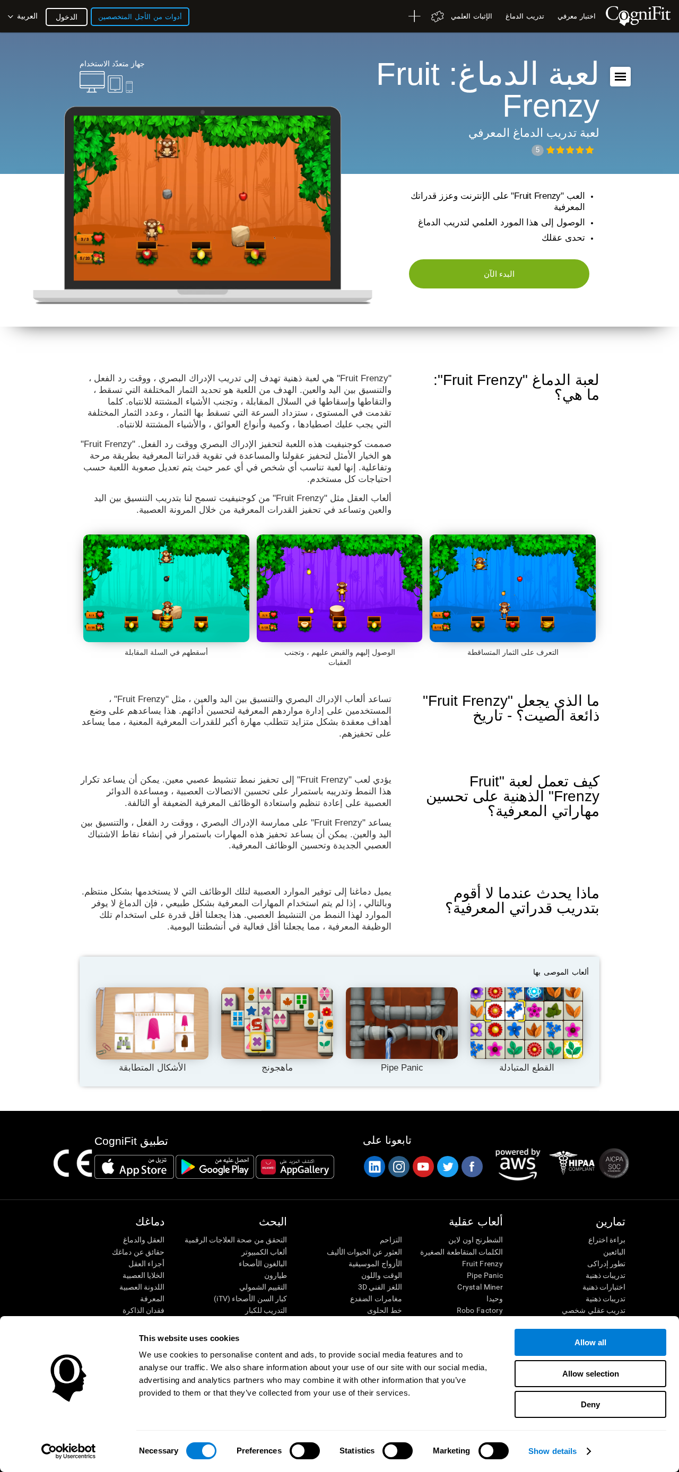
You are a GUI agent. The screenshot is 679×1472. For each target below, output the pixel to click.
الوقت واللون (381, 1275)
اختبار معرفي (577, 16)
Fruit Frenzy (482, 1263)
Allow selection (590, 1373)
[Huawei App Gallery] (295, 1166)
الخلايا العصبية (143, 1275)
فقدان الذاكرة (143, 1310)
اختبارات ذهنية (603, 1287)
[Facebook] (471, 1166)
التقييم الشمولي (263, 1287)
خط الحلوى (384, 1310)
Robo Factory (480, 1310)
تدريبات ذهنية (605, 1275)
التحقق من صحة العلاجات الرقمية (236, 1240)
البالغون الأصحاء (263, 1263)
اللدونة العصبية (141, 1287)
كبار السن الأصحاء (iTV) (250, 1298)
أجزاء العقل (146, 1263)
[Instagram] (398, 1166)
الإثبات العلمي (471, 16)
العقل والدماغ (143, 1240)
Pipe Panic (485, 1275)
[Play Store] (215, 1166)
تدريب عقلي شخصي (593, 1310)
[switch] (305, 1450)
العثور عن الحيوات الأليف (364, 1252)
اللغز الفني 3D (380, 1287)
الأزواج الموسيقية (375, 1263)
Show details (552, 1451)
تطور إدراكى (606, 1263)
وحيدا (494, 1298)
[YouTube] (423, 1166)
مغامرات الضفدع (376, 1298)
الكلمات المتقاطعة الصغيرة (461, 1252)
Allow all (590, 1342)
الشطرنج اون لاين (475, 1240)
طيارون (275, 1275)
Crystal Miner (480, 1287)
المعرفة (152, 1298)
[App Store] (134, 1166)
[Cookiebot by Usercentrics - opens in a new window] (68, 1451)
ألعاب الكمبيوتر (264, 1252)
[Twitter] (447, 1166)
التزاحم (391, 1240)
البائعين (614, 1252)
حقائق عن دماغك (138, 1252)
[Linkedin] (374, 1166)
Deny (590, 1404)
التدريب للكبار (266, 1310)
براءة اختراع (606, 1240)
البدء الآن (499, 273)
